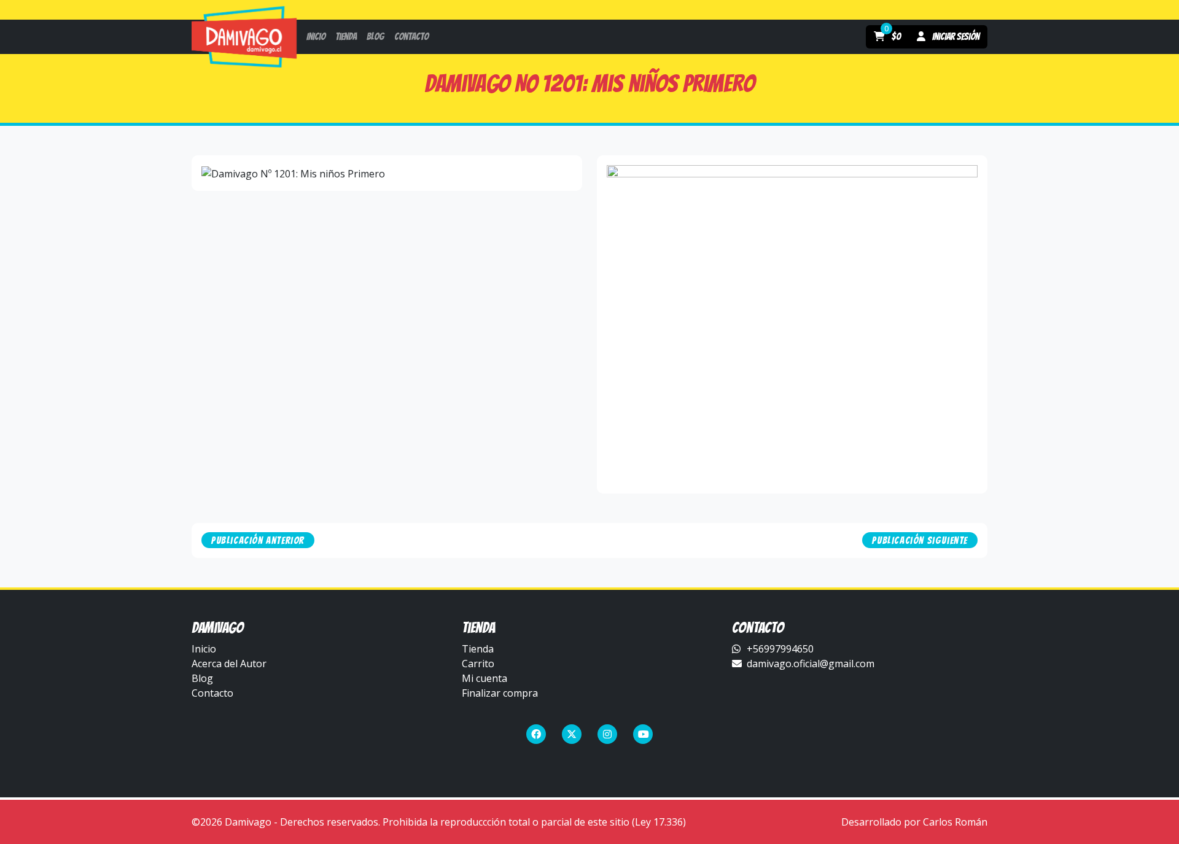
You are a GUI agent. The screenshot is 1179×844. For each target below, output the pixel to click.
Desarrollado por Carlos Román (914, 822)
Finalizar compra (500, 693)
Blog (202, 678)
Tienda (478, 649)
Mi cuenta (484, 678)
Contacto (212, 693)
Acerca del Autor (229, 663)
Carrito (478, 663)
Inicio (204, 649)
